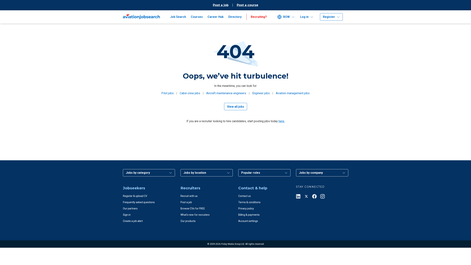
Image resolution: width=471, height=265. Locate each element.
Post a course (247, 5)
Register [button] (329, 17)
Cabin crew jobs (190, 93)
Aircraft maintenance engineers (226, 93)
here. (282, 121)
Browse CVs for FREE (192, 208)
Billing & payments (249, 214)
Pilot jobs (167, 93)
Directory (235, 17)
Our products (188, 221)
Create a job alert (133, 221)
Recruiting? (259, 17)
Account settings (248, 221)
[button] (287, 17)
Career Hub (216, 17)
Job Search (178, 17)
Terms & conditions (249, 202)
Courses (197, 17)
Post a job (221, 5)
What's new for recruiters (195, 214)
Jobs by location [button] (194, 172)
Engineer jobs (261, 93)
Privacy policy (246, 208)
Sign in (127, 214)
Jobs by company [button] (311, 172)
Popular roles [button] (250, 172)
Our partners (130, 208)
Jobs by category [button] (138, 172)
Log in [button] (304, 17)
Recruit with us (189, 196)
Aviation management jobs (293, 93)
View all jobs (235, 106)
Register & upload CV (135, 196)
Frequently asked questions (139, 202)
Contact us (244, 196)
